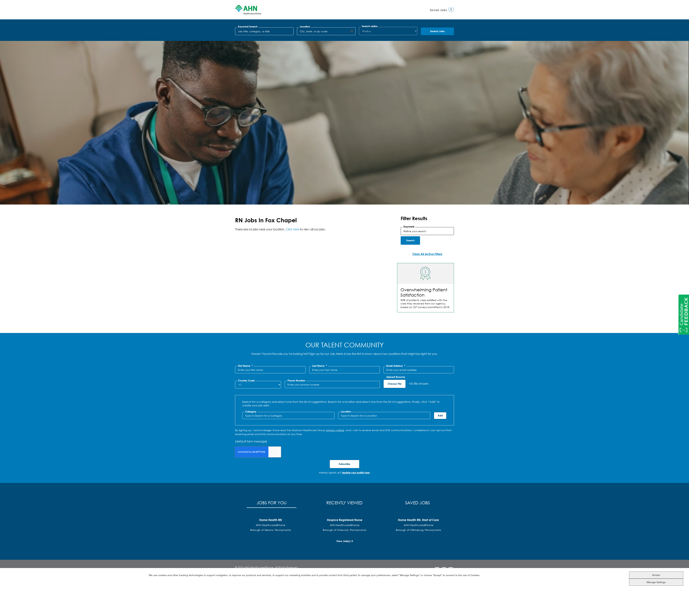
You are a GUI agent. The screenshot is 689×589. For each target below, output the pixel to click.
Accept (656, 574)
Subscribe (344, 463)
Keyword (409, 226)
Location (305, 26)
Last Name (319, 365)
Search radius (370, 26)
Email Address (395, 365)
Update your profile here (356, 472)
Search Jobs (437, 31)
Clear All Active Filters (427, 254)
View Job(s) (343, 541)
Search (410, 240)
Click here (292, 229)
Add (440, 415)
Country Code (246, 380)
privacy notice (335, 430)
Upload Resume (395, 377)
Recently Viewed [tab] (344, 502)
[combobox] (322, 31)
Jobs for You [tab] (272, 502)
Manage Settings (656, 582)
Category (250, 411)
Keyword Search (247, 26)
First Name (245, 365)
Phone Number (296, 380)
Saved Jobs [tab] (417, 502)
